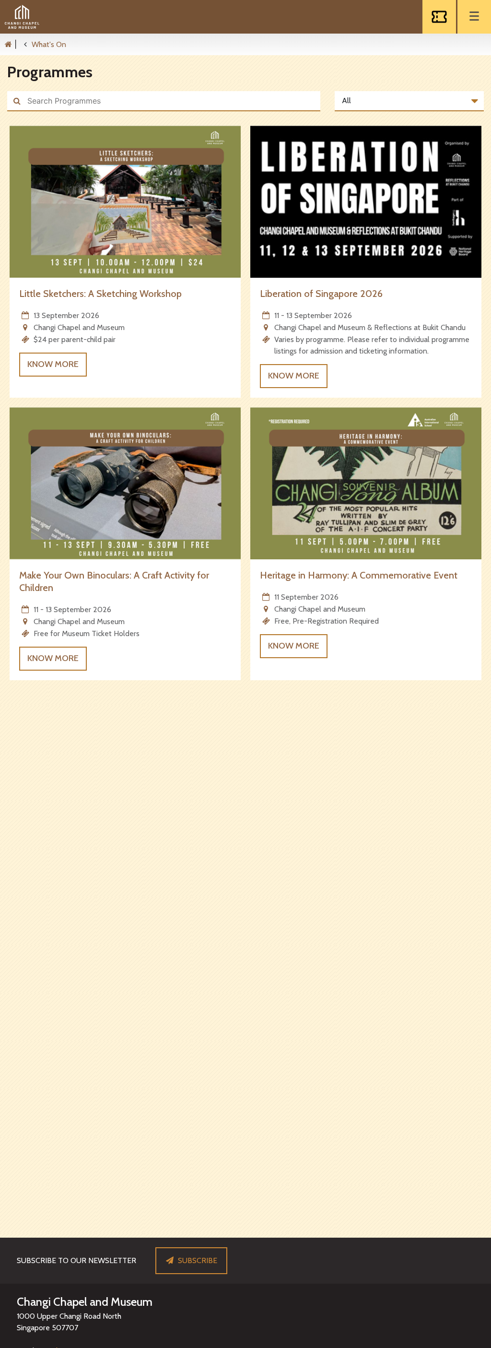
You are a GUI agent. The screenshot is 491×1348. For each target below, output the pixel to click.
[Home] (13, 44)
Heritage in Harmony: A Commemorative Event (358, 575)
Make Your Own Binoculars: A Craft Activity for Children (114, 581)
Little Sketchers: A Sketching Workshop (100, 293)
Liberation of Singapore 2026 (321, 293)
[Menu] (474, 17)
